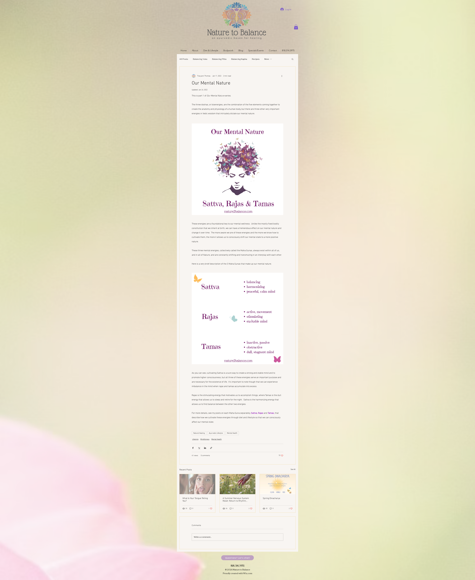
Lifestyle (195, 439)
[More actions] (281, 75)
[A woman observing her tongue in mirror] (197, 484)
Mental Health (232, 433)
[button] (296, 26)
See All (293, 469)
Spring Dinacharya (271, 498)
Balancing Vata (200, 59)
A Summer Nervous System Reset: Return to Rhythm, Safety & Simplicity (236, 499)
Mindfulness (204, 439)
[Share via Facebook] (193, 448)
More (266, 59)
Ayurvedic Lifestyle (216, 433)
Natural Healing (199, 433)
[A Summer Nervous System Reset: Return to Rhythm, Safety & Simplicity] (237, 484)
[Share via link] (211, 448)
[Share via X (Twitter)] (199, 448)
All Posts (183, 59)
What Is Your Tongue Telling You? (195, 499)
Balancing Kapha (239, 59)
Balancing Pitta (219, 59)
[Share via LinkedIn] (205, 448)
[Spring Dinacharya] (278, 484)
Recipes (256, 59)
